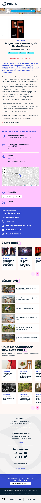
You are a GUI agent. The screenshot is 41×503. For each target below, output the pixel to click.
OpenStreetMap (32, 185)
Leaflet (24, 185)
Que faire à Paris (15, 499)
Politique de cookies (23, 493)
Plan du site (34, 493)
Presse (5, 493)
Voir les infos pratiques (20, 58)
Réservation (12, 158)
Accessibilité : (26, 490)
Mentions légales (8, 490)
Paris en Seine (31, 499)
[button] (20, 175)
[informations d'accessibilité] (11, 196)
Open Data (12, 493)
